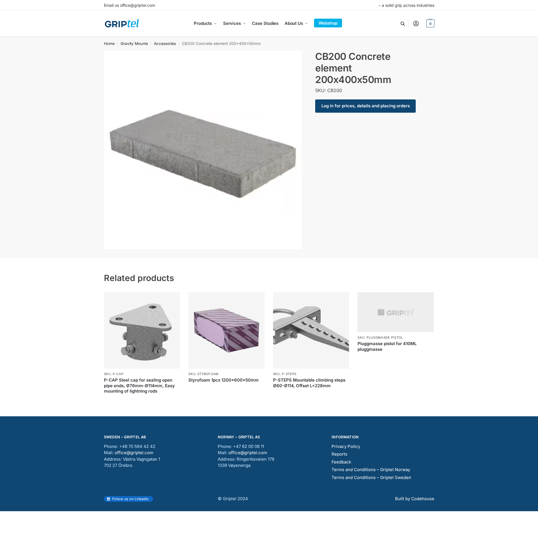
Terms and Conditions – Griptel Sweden (371, 477)
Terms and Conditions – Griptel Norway (371, 469)
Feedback (341, 462)
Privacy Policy (346, 446)
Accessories (165, 43)
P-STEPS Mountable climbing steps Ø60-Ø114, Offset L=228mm (309, 382)
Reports (339, 454)
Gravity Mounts (134, 43)
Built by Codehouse (414, 498)
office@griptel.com (134, 452)
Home (109, 43)
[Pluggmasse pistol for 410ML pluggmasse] (396, 312)
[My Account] (416, 23)
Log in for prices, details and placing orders (365, 105)
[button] (429, 23)
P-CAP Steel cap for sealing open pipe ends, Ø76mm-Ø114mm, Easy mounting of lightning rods (139, 385)
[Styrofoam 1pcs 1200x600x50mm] (226, 330)
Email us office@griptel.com (129, 5)
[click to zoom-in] (203, 150)
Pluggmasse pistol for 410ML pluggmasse (387, 346)
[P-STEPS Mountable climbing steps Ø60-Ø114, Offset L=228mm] (311, 330)
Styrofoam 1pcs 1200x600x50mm (223, 380)
